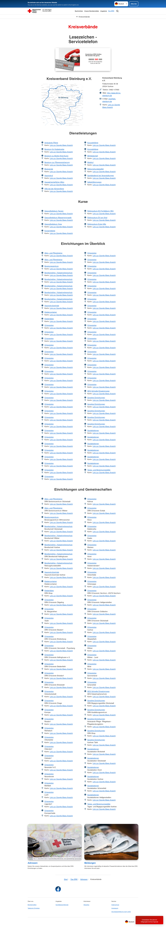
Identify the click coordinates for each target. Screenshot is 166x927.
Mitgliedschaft (92, 155)
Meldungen (90, 862)
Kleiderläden (49, 318)
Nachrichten (79, 11)
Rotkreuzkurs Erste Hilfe (96, 224)
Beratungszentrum (51, 266)
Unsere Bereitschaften (91, 11)
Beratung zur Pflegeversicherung (57, 162)
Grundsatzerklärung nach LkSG (121, 912)
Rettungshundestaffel (95, 169)
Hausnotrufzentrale (51, 305)
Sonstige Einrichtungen (96, 397)
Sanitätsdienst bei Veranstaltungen (100, 175)
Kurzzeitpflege (92, 142)
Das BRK (111, 11)
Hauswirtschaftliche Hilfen (54, 182)
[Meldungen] (111, 842)
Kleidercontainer (50, 312)
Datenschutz (115, 905)
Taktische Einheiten (34, 908)
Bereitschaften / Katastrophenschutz (58, 272)
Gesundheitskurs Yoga (53, 224)
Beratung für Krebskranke (54, 149)
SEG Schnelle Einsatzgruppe (98, 391)
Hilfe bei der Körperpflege (54, 188)
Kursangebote (49, 230)
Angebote (103, 11)
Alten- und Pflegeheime (53, 253)
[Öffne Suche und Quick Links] (117, 11)
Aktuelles (86, 905)
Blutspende (48, 169)
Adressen (33, 862)
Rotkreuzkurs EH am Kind (97, 217)
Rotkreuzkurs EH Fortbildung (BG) (100, 211)
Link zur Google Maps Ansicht (111, 105)
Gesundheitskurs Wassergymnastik (58, 217)
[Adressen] (55, 842)
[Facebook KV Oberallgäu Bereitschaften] (58, 889)
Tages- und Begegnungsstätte (98, 470)
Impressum (114, 908)
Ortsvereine (49, 325)
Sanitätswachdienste (62, 905)
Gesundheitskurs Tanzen (53, 211)
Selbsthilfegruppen (94, 182)
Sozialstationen (93, 430)
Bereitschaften (32, 905)
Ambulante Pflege (51, 142)
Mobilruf (90, 162)
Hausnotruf (48, 175)
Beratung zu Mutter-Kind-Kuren (56, 155)
